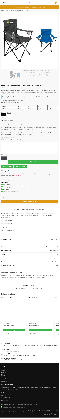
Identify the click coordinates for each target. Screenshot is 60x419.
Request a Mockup (20, 166)
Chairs (6, 10)
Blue (9, 114)
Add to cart (33, 161)
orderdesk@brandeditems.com (8, 378)
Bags (4, 323)
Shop (5, 394)
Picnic (40, 288)
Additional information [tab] (28, 209)
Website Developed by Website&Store (51, 414)
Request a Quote (7, 166)
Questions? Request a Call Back (29, 201)
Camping (23, 288)
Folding (34, 288)
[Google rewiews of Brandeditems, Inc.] (29, 407)
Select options (14, 330)
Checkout (6, 400)
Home (2, 10)
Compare (5, 171)
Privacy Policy (54, 410)
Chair (27, 288)
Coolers (8, 323)
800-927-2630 (4, 381)
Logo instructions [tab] (40, 209)
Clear (2, 117)
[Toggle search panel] (53, 2)
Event (30, 288)
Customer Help (7, 397)
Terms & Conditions (45, 410)
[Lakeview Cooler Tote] (40, 309)
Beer (20, 288)
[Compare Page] (8, 171)
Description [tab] (17, 209)
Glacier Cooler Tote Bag (8, 325)
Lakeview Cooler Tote (34, 325)
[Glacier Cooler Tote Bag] (13, 309)
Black (3, 114)
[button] (56, 3)
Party (37, 288)
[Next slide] (55, 40)
